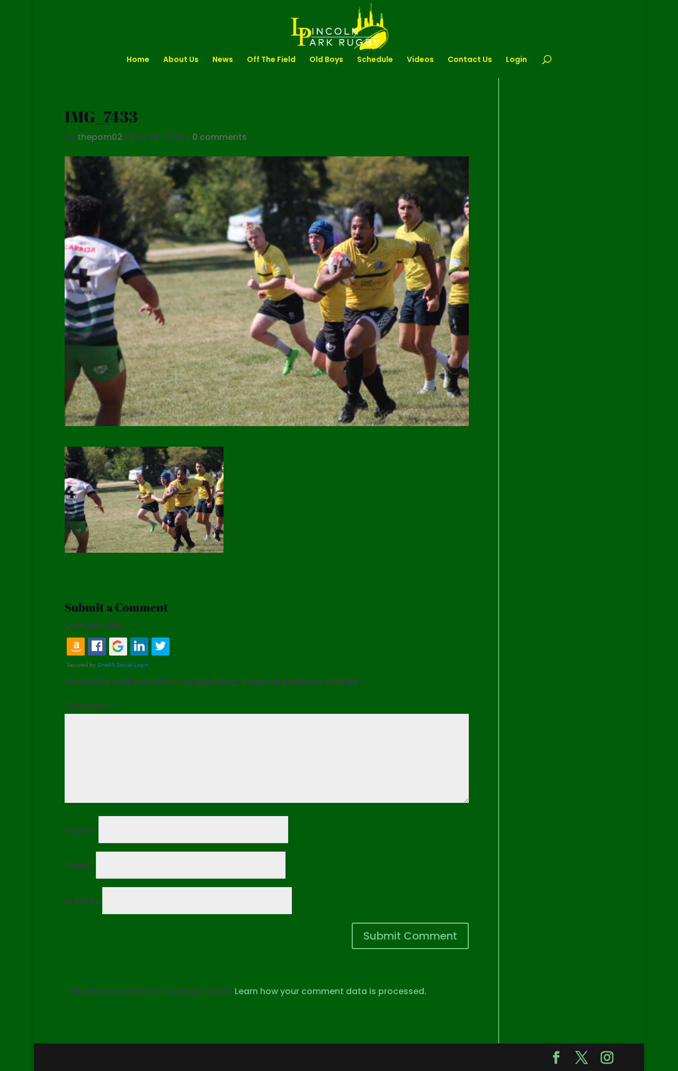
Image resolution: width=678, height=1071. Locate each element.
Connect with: (94, 625)
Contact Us (470, 60)
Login (516, 60)
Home (138, 60)
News (222, 60)
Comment (90, 706)
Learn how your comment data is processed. (330, 991)
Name (80, 830)
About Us (181, 60)
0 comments (219, 137)
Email (79, 866)
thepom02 (99, 137)
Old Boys (326, 60)
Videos (420, 60)
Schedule (375, 60)
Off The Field (271, 60)
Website (82, 901)
